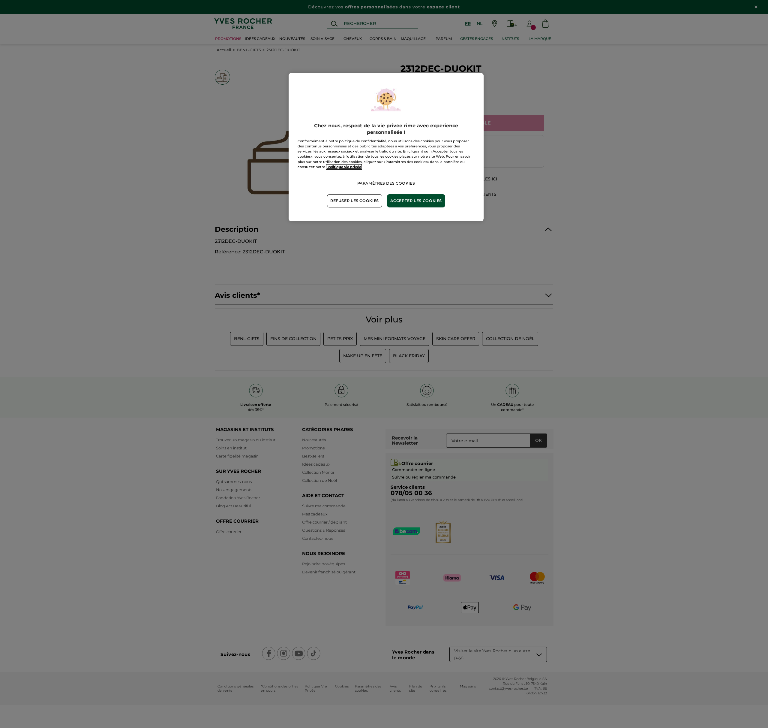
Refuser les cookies (354, 200)
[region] (386, 147)
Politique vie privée (344, 167)
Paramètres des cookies (386, 183)
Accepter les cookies (416, 200)
